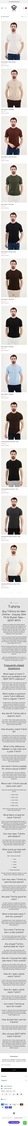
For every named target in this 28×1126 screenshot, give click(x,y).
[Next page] (20, 592)
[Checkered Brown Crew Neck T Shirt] (14, 420)
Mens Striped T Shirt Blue (7, 394)
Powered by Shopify (18, 1117)
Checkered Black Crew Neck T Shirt (9, 489)
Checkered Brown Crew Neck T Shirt (9, 441)
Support (4, 1080)
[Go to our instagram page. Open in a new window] (6, 1094)
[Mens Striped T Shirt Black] (14, 325)
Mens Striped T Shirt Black (7, 346)
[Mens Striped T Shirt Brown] (14, 277)
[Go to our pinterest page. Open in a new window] (21, 1094)
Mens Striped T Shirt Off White (8, 62)
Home (11, 602)
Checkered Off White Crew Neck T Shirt (10, 584)
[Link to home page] (14, 1113)
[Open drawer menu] (2, 8)
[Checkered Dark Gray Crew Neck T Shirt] (14, 515)
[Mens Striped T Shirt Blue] (14, 372)
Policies (3, 1076)
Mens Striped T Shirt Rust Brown (8, 156)
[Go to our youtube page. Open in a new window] (17, 1094)
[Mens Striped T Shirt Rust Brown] (14, 135)
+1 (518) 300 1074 (7, 1088)
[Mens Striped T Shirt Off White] (14, 40)
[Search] (5, 8)
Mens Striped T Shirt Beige (7, 109)
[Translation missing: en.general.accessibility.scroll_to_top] (24, 1117)
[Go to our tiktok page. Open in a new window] (13, 1094)
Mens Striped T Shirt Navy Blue (8, 251)
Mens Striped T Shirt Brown (7, 299)
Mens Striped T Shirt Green (7, 204)
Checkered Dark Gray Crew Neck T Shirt (10, 536)
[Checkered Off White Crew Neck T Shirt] (14, 562)
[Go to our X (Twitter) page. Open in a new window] (10, 1094)
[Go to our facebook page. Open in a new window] (2, 1094)
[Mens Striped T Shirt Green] (14, 183)
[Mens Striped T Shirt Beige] (14, 88)
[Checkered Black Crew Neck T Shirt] (14, 467)
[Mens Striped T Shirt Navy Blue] (14, 230)
